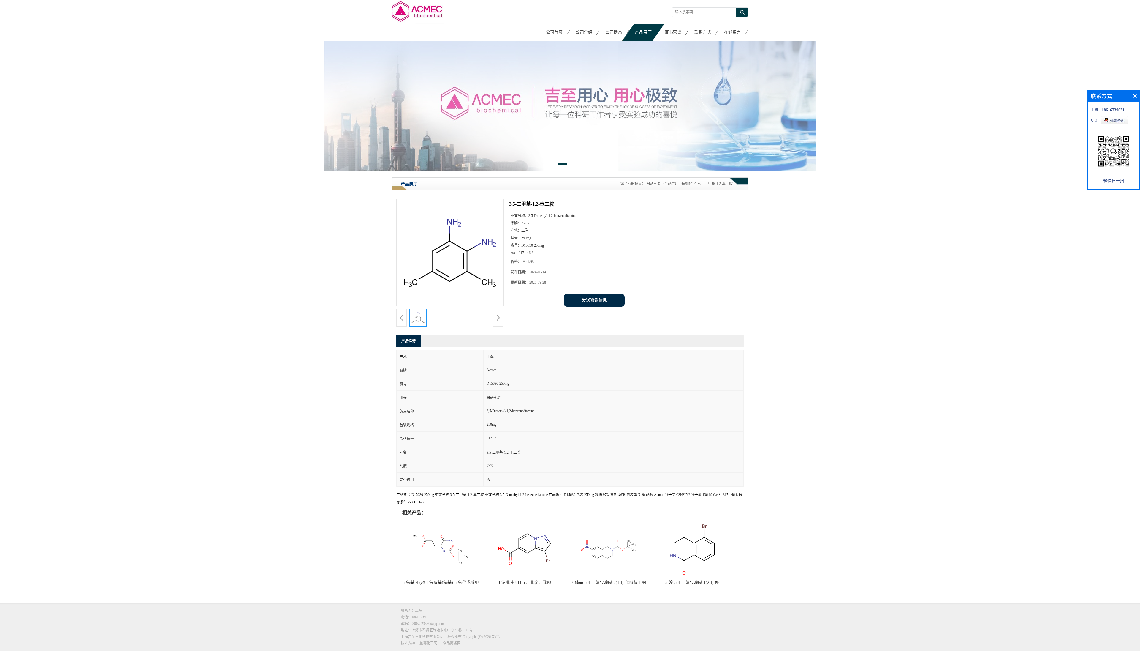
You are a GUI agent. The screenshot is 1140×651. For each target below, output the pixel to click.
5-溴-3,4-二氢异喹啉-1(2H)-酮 (692, 582)
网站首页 (653, 184)
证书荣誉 (673, 32)
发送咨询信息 (594, 300)
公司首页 (554, 32)
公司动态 (613, 32)
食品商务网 (452, 643)
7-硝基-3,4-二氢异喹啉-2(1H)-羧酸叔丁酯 (608, 582)
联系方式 (702, 32)
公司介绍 (584, 32)
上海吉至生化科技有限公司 (422, 637)
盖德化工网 (428, 643)
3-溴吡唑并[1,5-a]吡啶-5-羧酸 (524, 582)
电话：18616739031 (416, 617)
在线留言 (732, 32)
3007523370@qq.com (428, 624)
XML (496, 637)
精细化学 (689, 184)
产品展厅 (643, 32)
